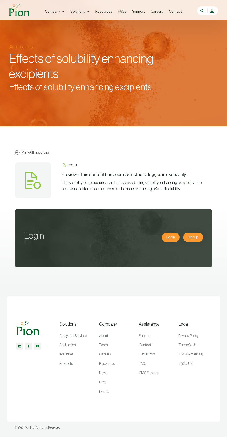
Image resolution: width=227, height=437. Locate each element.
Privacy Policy (188, 336)
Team (103, 345)
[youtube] (37, 346)
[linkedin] (19, 346)
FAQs (143, 363)
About (103, 336)
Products (66, 363)
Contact (145, 345)
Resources (107, 363)
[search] (203, 10)
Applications (68, 345)
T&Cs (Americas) (190, 354)
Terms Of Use (188, 345)
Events (104, 391)
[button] (54, 11)
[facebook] (28, 346)
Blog (102, 382)
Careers (105, 354)
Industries (66, 354)
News (103, 373)
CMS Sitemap (149, 373)
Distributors (147, 354)
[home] (19, 10)
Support (145, 336)
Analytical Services (73, 336)
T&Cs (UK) (186, 363)
